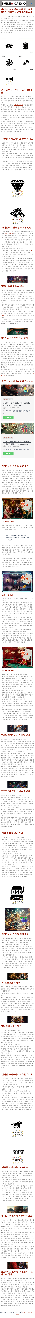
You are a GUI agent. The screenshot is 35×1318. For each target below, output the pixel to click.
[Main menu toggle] (31, 3)
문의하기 (24, 1312)
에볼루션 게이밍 (18, 105)
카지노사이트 (8, 399)
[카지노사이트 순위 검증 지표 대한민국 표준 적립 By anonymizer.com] (17, 428)
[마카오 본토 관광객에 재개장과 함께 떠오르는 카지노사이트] (17, 390)
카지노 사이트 (9, 233)
